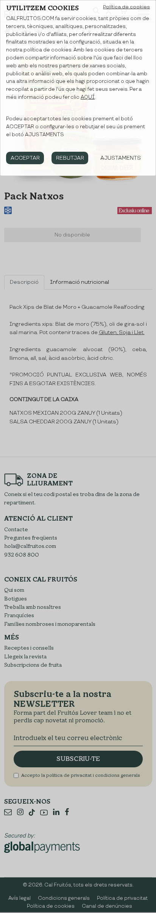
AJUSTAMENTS (120, 158)
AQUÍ (88, 97)
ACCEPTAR (25, 158)
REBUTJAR (70, 158)
